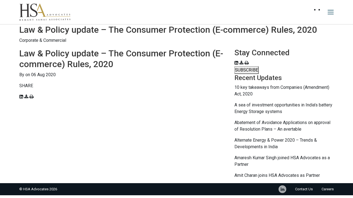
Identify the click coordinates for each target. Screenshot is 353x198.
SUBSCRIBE (246, 70)
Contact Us (304, 189)
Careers (328, 189)
